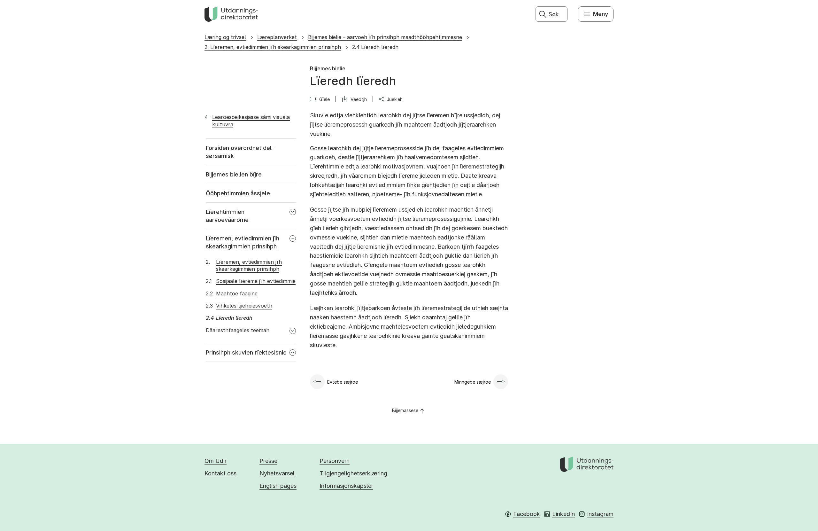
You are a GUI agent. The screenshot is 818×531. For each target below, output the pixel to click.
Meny (600, 14)
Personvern (335, 460)
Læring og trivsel (225, 37)
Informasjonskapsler (346, 485)
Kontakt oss (220, 473)
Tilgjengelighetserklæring (353, 473)
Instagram (600, 514)
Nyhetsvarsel (277, 473)
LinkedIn (563, 514)
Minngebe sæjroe (472, 382)
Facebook (526, 514)
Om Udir (215, 460)
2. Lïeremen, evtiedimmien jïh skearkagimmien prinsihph (272, 47)
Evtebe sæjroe (342, 382)
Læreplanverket (277, 37)
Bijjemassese (405, 410)
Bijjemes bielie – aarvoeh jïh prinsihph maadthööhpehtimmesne (385, 37)
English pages (278, 485)
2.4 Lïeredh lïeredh (375, 47)
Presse (268, 460)
